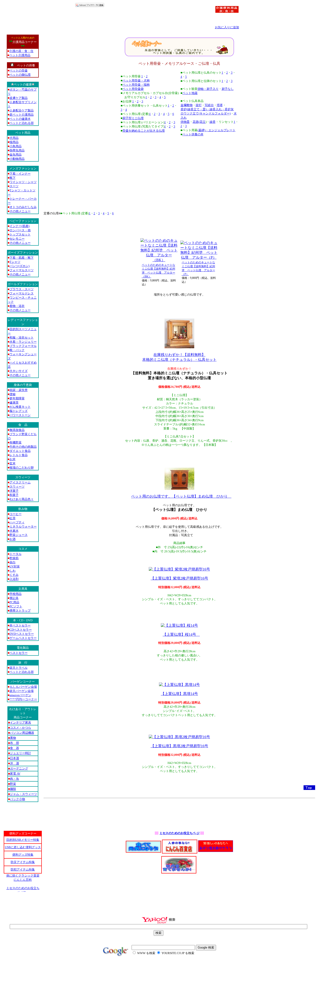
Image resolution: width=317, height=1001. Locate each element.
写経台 (209, 105)
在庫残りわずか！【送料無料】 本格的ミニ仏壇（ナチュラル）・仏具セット (179, 357)
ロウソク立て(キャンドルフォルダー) (206, 113)
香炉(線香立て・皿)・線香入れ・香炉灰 (207, 109)
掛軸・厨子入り (208, 89)
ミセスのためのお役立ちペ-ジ (179, 833)
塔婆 (220, 105)
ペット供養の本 (193, 134)
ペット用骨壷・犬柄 (136, 80)
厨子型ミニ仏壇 (133, 118)
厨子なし (228, 89)
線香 (213, 122)
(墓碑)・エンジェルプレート (216, 130)
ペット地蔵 (189, 93)
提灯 (199, 105)
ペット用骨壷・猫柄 (136, 84)
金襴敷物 (187, 105)
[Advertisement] (179, 170)
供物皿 (185, 122)
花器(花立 (199, 122)
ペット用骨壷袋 (133, 89)
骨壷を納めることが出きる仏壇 (144, 130)
